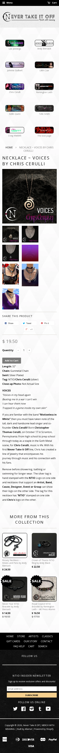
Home (9, 147)
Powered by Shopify (44, 729)
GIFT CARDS (13, 641)
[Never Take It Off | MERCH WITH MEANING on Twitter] (15, 709)
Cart (54, 2)
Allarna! (28, 729)
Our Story (30, 641)
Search (42, 646)
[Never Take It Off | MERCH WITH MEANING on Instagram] (31, 709)
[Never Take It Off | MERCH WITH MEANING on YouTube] (48, 709)
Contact (46, 641)
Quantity (7, 350)
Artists (33, 636)
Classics (47, 636)
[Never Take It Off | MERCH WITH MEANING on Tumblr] (40, 709)
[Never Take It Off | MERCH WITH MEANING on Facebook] (23, 709)
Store (21, 636)
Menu (9, 2)
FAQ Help (19, 646)
